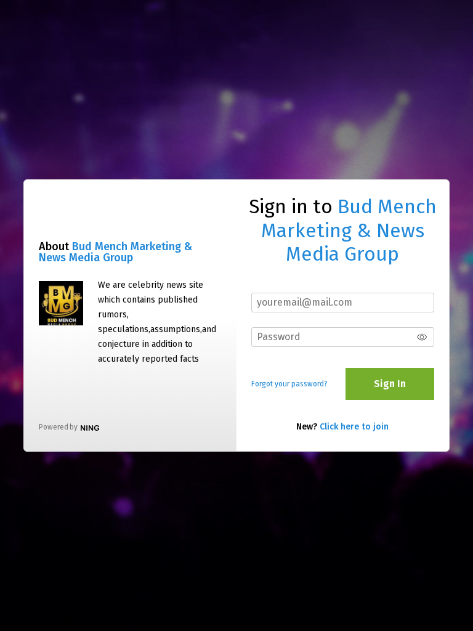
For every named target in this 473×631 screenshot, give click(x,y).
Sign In (390, 383)
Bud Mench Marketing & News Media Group (115, 252)
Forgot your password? (289, 384)
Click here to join (354, 426)
